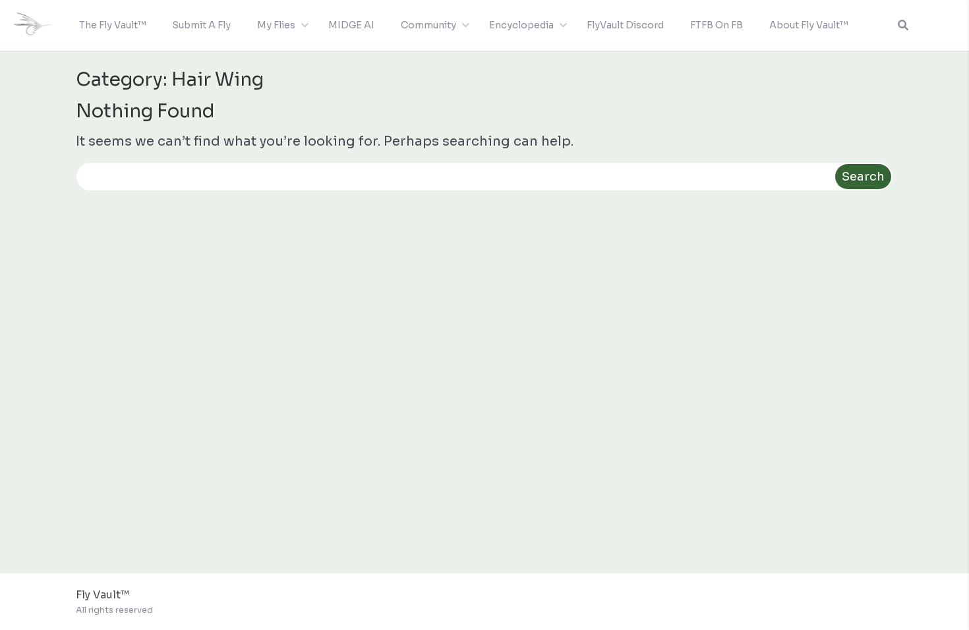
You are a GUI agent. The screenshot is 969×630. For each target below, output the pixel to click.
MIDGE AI (351, 25)
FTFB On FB (716, 25)
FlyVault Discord (625, 25)
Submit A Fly (201, 25)
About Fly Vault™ (808, 25)
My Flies (276, 25)
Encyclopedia (521, 25)
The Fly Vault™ (112, 25)
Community (428, 25)
